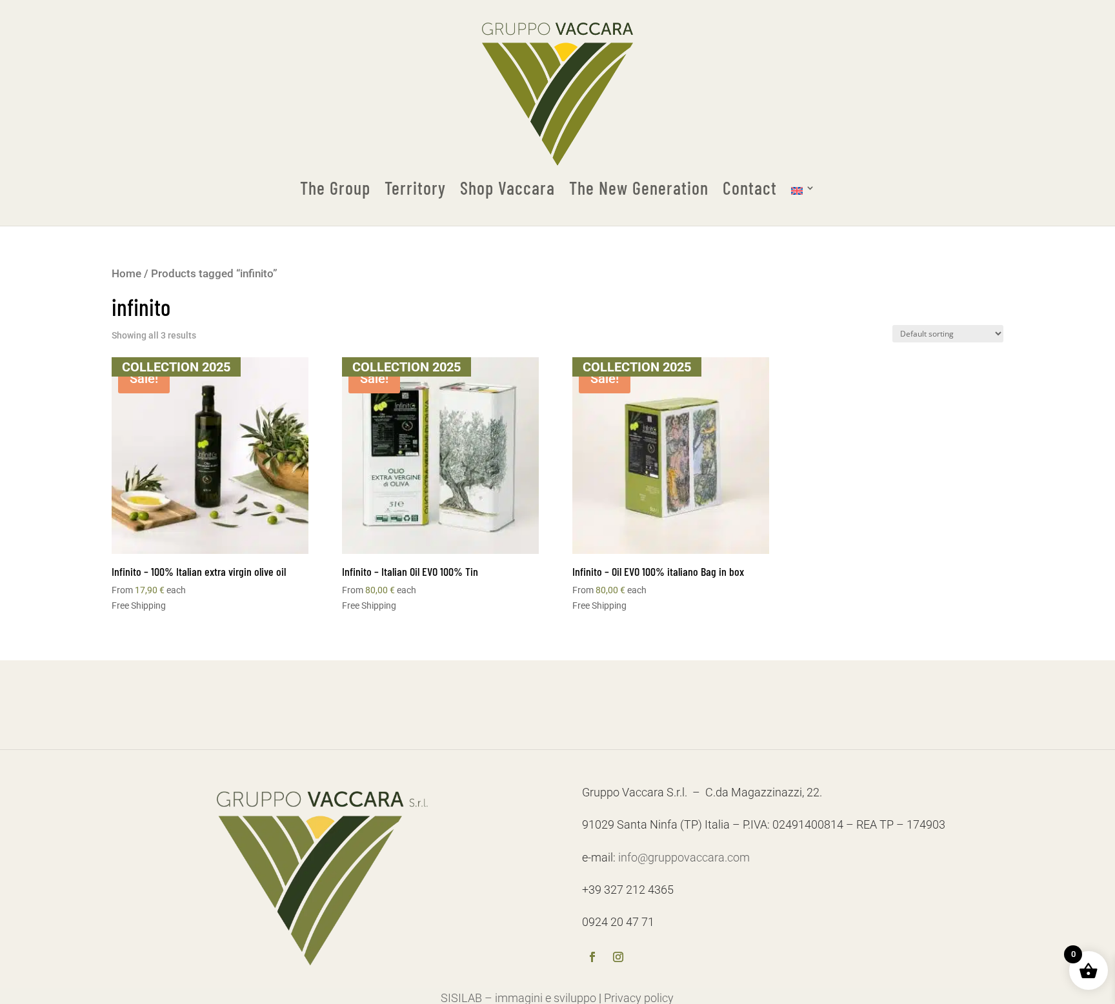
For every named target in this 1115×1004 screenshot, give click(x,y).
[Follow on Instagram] (618, 958)
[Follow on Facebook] (592, 958)
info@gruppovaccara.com (684, 857)
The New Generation (638, 188)
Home (126, 274)
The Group (335, 188)
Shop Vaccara (507, 188)
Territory (415, 188)
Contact (750, 188)
